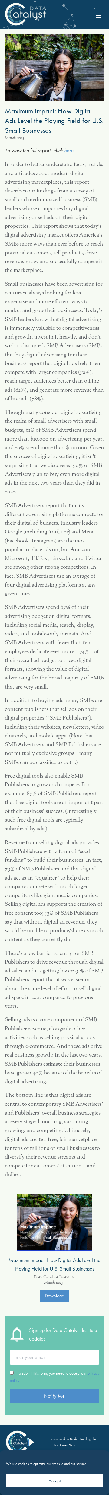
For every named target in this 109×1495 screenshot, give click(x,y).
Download (54, 1296)
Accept (54, 1481)
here (69, 150)
